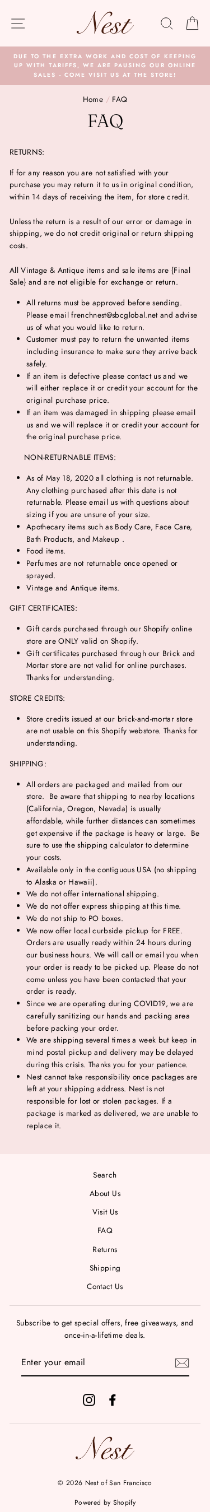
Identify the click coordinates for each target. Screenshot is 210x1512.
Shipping (105, 1267)
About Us (105, 1193)
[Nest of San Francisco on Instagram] (89, 1399)
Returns (104, 1249)
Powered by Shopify (105, 1502)
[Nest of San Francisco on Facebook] (112, 1399)
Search (104, 1174)
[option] (105, 66)
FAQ (105, 1230)
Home (93, 99)
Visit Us (105, 1211)
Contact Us (105, 1286)
